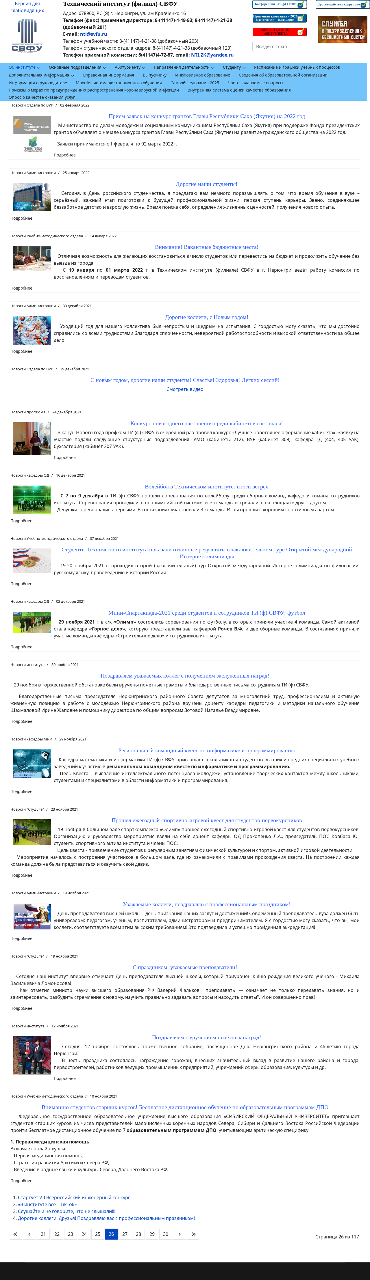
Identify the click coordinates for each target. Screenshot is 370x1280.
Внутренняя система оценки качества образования (239, 90)
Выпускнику (154, 75)
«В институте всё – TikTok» (47, 1204)
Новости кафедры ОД (29, 475)
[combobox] (279, 46)
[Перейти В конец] (193, 1234)
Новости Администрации (33, 172)
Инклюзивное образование (202, 75)
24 (84, 1234)
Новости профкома (27, 412)
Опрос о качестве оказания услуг (42, 97)
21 (43, 1234)
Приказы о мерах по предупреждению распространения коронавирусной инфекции (94, 90)
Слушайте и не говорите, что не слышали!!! (66, 1211)
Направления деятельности (182, 67)
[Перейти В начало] (15, 1234)
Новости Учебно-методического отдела (46, 235)
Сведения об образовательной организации (283, 75)
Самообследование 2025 (195, 82)
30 (165, 1234)
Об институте (22, 67)
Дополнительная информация (39, 75)
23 (70, 1234)
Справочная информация (108, 75)
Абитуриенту (127, 67)
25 (97, 1234)
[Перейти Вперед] (179, 1234)
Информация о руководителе (38, 82)
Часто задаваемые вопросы (255, 82)
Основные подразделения (75, 67)
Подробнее (65, 155)
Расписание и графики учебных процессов (297, 67)
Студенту (232, 67)
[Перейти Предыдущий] (29, 1234)
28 (138, 1234)
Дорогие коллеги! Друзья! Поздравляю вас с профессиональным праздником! (106, 1218)
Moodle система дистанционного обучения (119, 82)
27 (124, 1234)
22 (57, 1234)
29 (152, 1234)
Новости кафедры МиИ (31, 739)
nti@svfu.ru (93, 34)
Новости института (27, 664)
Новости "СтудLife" (27, 809)
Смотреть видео (185, 389)
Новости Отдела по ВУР (31, 105)
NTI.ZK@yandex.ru (212, 55)
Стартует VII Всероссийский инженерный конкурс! (75, 1197)
